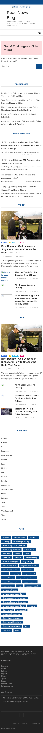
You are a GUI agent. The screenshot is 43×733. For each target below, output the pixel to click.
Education (5, 451)
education (6, 553)
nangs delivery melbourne (26, 578)
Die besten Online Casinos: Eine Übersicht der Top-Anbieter (27, 398)
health (27, 553)
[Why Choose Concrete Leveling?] (6, 287)
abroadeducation (19, 537)
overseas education (10, 590)
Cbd (2, 447)
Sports (3, 502)
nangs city (15, 574)
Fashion (4, 460)
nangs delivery (8, 578)
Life (10, 243)
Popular (15, 243)
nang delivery (27, 562)
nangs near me (8, 586)
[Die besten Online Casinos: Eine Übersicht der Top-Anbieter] (6, 398)
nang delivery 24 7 (9, 566)
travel (17, 630)
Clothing (6, 541)
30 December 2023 (21, 418)
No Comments (19, 256)
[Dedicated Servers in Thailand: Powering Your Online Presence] (6, 411)
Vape (3, 515)
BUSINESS (34, 537)
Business (4, 243)
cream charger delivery (21, 541)
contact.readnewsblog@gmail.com (15, 702)
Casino (4, 443)
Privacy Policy (36, 723)
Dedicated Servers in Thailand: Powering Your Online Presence (26, 411)
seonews (32, 606)
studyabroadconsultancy (11, 614)
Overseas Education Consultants (14, 602)
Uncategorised (7, 511)
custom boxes (29, 550)
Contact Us (24, 723)
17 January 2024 (21, 404)
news (20, 586)
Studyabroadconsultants (11, 626)
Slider (22, 243)
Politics (4, 477)
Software (4, 498)
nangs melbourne (30, 582)
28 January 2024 (21, 291)
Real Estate (5, 485)
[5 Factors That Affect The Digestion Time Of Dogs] (6, 276)
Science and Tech (7, 686)
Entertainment (6, 455)
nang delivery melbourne (28, 566)
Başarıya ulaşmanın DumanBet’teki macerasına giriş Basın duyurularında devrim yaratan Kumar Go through (21, 145)
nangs (5, 574)
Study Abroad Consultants (12, 622)
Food (3, 464)
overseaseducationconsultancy (13, 594)
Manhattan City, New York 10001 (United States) (21, 698)
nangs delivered (29, 574)
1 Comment (32, 404)
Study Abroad (8, 610)
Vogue (3, 519)
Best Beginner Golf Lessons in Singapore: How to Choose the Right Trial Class (18, 249)
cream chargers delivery (11, 550)
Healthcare (7, 557)
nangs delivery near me (11, 582)
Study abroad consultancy (12, 618)
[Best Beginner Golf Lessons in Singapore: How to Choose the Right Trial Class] (21, 225)
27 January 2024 (21, 307)
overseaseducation (32, 586)
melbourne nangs (32, 557)
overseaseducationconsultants (13, 606)
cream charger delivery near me (14, 546)
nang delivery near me (10, 570)
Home (14, 723)
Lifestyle (18, 557)
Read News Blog (17, 15)
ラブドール (5, 142)
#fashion (6, 537)
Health (3, 468)
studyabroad (21, 610)
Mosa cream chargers (10, 562)
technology (7, 630)
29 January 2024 (21, 278)
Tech (3, 507)
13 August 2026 (7, 256)
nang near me (27, 570)
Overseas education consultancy (14, 598)
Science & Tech (7, 490)
